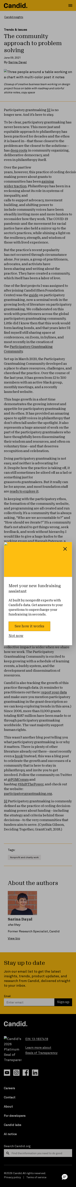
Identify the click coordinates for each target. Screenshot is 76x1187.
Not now (16, 636)
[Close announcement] (65, 549)
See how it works (29, 626)
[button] (64, 1176)
